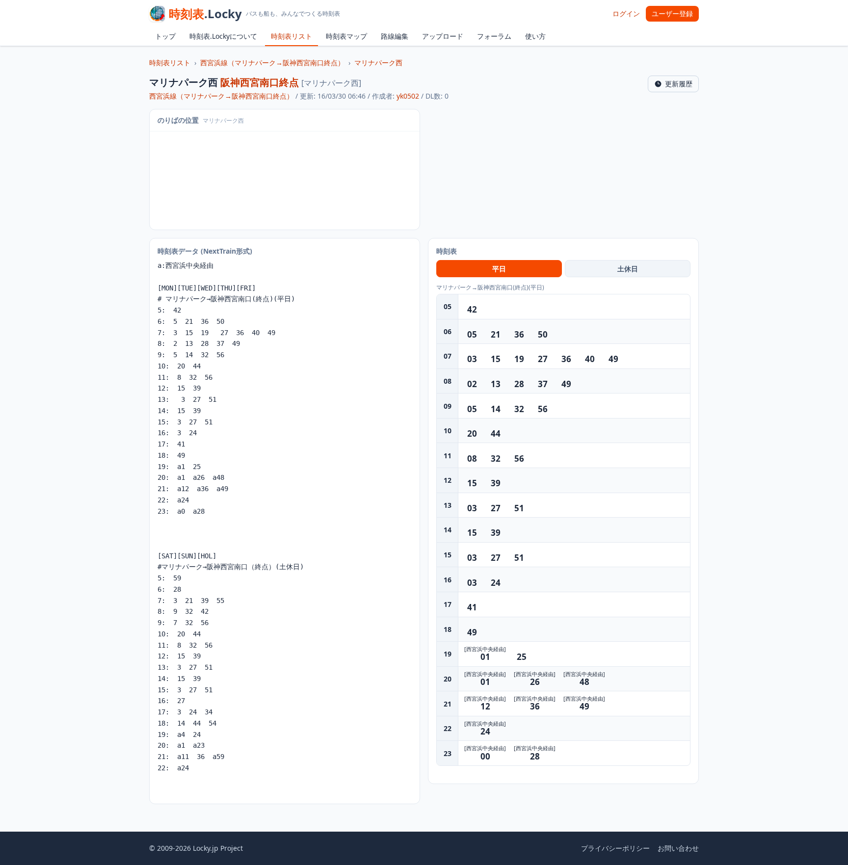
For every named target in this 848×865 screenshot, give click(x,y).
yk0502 (408, 96)
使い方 (535, 36)
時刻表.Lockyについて (223, 36)
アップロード (442, 36)
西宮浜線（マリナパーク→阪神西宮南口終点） (272, 62)
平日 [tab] (499, 268)
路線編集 (394, 36)
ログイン (626, 13)
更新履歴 (678, 83)
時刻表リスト (291, 36)
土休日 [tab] (627, 268)
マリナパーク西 (378, 62)
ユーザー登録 (672, 13)
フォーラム (494, 36)
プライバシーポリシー (615, 848)
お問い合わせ (678, 848)
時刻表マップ (346, 36)
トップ (165, 36)
